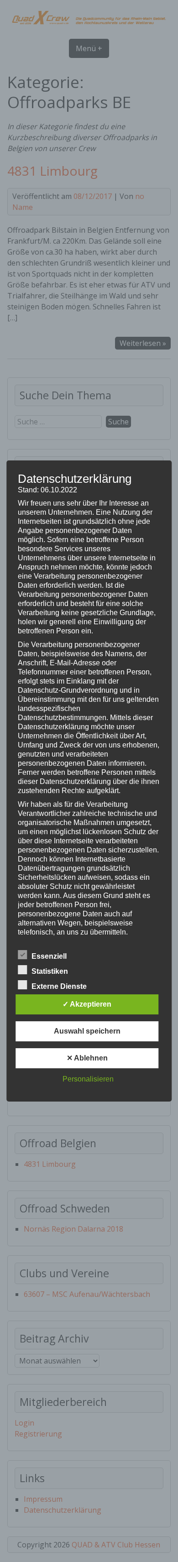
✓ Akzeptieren (87, 1004)
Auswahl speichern (87, 1031)
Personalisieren (88, 1079)
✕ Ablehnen (87, 1058)
